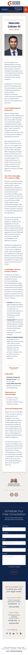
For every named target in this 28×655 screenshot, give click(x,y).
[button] (12, 495)
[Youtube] (20, 633)
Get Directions (12, 604)
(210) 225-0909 (14, 11)
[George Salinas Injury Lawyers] (14, 3)
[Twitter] (17, 633)
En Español (4, 9)
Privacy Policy (5, 649)
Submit (14, 572)
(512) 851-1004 (14, 623)
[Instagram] (10, 633)
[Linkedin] (13, 633)
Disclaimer (13, 649)
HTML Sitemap (22, 649)
